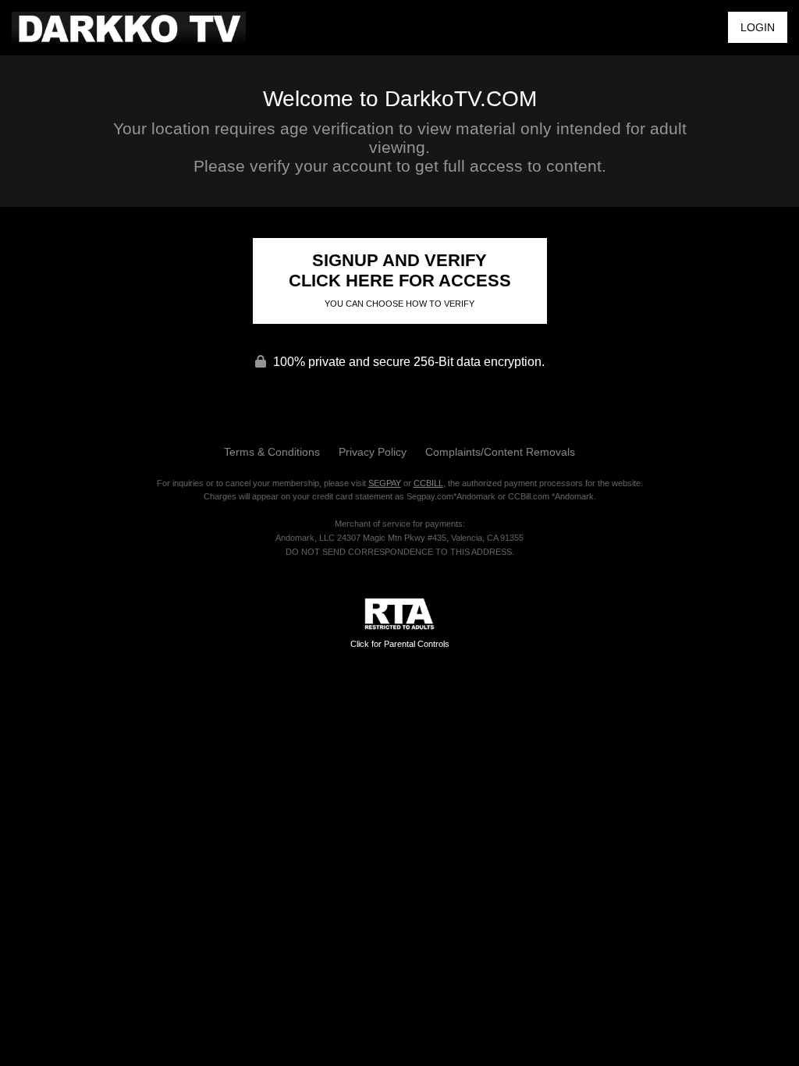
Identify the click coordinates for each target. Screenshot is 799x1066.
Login (757, 27)
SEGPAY (384, 483)
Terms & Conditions (272, 452)
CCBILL (428, 483)
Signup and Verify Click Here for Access (400, 279)
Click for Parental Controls (399, 643)
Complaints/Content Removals (500, 452)
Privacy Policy (373, 452)
